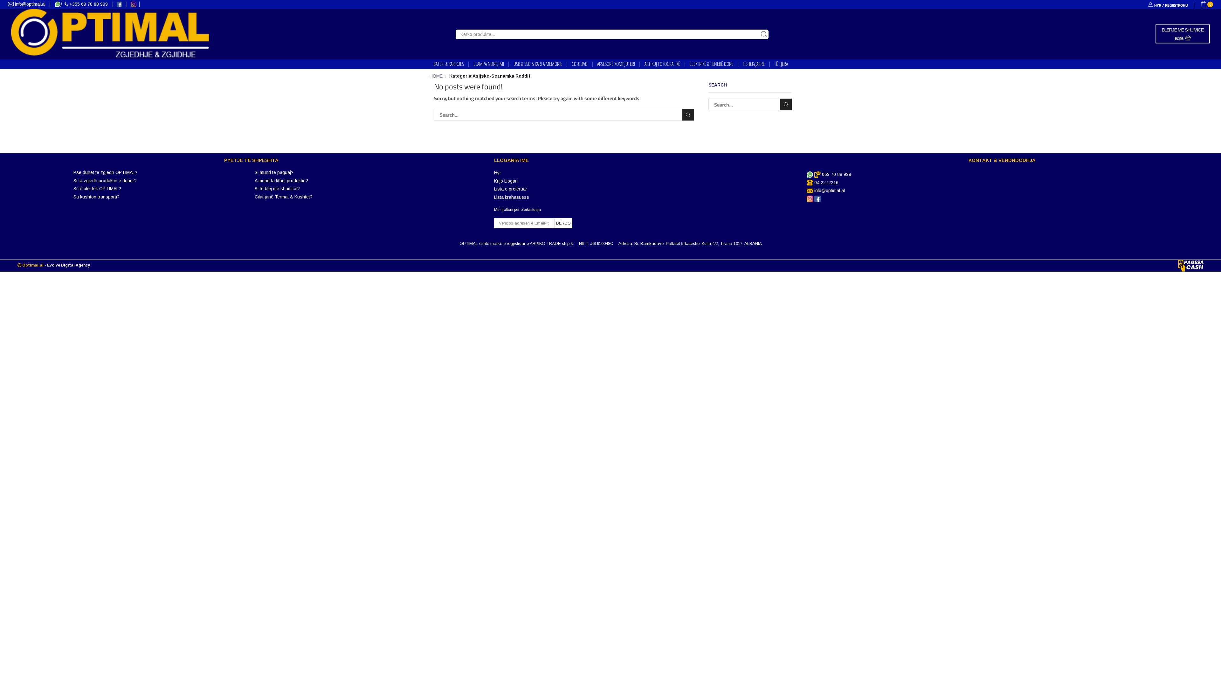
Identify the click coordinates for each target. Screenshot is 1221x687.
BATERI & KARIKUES (448, 63)
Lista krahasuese (511, 197)
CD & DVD (580, 63)
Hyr (497, 172)
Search (688, 115)
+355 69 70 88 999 (88, 4)
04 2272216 (826, 182)
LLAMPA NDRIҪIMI (488, 63)
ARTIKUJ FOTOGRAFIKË (662, 63)
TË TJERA (781, 63)
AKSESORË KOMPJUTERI (616, 63)
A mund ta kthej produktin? (281, 180)
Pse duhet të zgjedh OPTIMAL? (105, 172)
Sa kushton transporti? (96, 196)
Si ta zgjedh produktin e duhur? (105, 180)
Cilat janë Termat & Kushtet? (284, 196)
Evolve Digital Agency (68, 265)
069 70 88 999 (836, 174)
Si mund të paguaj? (274, 172)
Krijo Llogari (506, 181)
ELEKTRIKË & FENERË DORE (711, 63)
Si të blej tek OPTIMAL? (97, 188)
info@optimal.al (30, 4)
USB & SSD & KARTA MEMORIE (538, 63)
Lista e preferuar (510, 188)
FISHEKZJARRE (754, 63)
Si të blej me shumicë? (277, 188)
